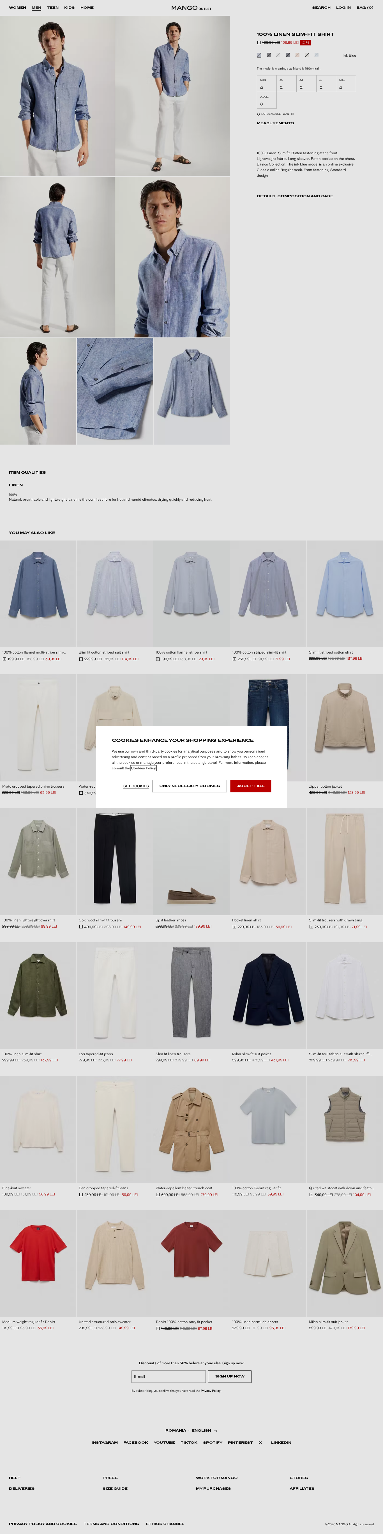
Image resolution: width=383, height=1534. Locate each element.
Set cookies (136, 786)
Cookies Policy (143, 768)
